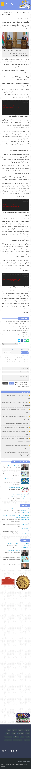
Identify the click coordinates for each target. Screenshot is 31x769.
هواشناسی (16, 736)
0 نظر (11, 15)
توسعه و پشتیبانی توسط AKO (24, 761)
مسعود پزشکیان (21, 733)
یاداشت (25, 540)
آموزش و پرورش (8, 740)
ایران (9, 730)
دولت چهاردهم (8, 736)
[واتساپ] (27, 340)
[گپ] (8, 751)
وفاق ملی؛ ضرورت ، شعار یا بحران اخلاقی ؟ (11, 467)
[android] (16, 751)
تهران (28, 736)
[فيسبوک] (22, 340)
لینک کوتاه (20, 344)
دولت (28, 733)
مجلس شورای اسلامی (18, 740)
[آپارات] (6, 751)
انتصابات (24, 505)
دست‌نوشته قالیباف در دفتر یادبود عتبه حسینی (17, 423)
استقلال (14, 733)
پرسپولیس (20, 730)
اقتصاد (22, 736)
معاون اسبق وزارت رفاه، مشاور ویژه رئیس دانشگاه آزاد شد (17, 321)
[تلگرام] (25, 340)
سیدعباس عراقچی (15, 349)
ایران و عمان (21, 349)
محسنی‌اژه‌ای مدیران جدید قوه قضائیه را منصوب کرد (15, 428)
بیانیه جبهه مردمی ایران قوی (14, 489)
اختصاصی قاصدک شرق (20, 462)
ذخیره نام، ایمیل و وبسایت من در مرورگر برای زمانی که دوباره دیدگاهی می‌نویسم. (22, 384)
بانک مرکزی (27, 740)
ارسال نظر (11, 383)
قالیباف (8, 733)
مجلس (14, 730)
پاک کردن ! (5, 383)
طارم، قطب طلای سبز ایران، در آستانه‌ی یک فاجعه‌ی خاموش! (17, 324)
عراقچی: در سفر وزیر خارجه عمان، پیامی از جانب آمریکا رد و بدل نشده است (15, 25)
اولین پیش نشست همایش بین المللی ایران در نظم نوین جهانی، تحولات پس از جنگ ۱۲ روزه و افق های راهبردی (11, 474)
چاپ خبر (5, 15)
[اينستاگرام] (3, 751)
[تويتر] (19, 340)
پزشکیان (27, 730)
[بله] (14, 751)
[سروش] (11, 751)
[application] (15, 107)
